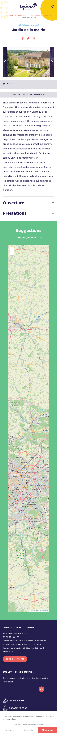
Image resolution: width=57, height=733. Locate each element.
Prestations (40, 95)
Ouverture (27, 95)
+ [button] (12, 249)
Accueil (10, 16)
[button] (52, 62)
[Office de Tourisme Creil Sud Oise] (28, 6)
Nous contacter (15, 659)
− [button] (12, 253)
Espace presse (18, 708)
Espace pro (17, 700)
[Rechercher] (52, 7)
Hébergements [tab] (27, 237)
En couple (22, 16)
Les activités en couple (39, 16)
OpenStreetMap (42, 611)
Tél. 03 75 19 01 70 (11, 637)
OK (41, 689)
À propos (15, 95)
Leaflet (32, 611)
